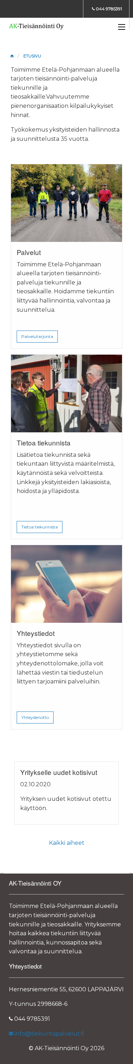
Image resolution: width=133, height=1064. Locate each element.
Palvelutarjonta (37, 336)
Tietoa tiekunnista (39, 527)
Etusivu (32, 56)
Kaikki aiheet (66, 842)
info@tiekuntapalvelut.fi (48, 1033)
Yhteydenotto (35, 717)
